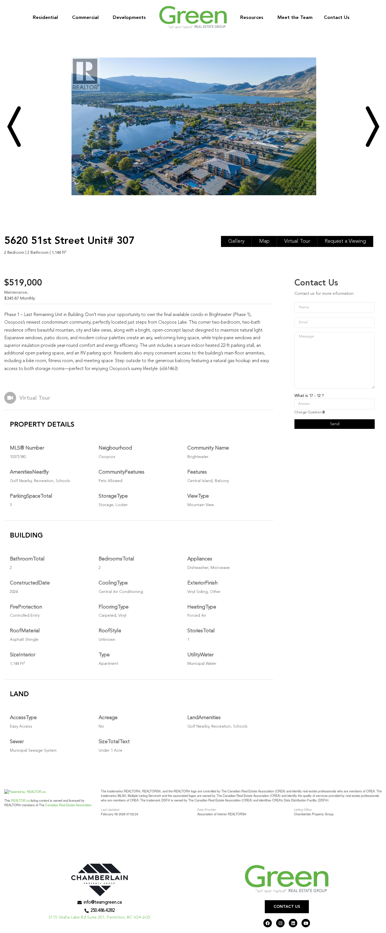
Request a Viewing (345, 241)
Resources (251, 17)
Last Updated (110, 809)
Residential (45, 17)
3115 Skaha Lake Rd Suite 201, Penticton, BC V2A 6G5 (99, 917)
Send (334, 424)
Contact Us (337, 17)
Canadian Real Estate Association (68, 805)
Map (264, 241)
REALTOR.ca (20, 800)
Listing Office (303, 809)
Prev (14, 126)
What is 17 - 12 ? (309, 396)
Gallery (236, 241)
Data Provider (206, 809)
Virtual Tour (297, 241)
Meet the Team (295, 17)
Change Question (308, 412)
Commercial (85, 17)
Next (372, 126)
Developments (129, 17)
